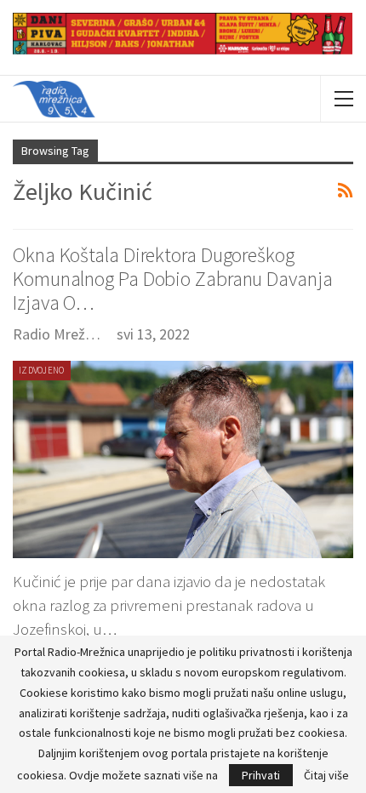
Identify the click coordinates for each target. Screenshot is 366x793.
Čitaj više (326, 775)
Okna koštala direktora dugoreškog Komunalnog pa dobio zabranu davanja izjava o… (173, 279)
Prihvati (261, 775)
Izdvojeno (42, 370)
